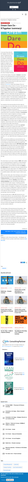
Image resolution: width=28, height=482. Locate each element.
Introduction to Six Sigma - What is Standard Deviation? (15, 411)
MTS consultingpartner (7, 346)
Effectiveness (10, 327)
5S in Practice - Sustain (10, 429)
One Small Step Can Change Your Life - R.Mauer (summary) (15, 232)
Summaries (4, 268)
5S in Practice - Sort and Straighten (13, 438)
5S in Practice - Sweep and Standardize (14, 433)
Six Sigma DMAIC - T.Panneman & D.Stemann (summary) (15, 405)
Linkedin (21, 346)
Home (2, 18)
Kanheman (8, 84)
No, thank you (10, 479)
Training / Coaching (7, 467)
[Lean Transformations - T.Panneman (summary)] (9, 373)
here (23, 358)
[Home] (14, 2)
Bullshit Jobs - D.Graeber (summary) (13, 443)
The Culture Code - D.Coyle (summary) (13, 453)
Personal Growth (7, 18)
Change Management (8, 464)
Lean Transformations (17, 467)
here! (23, 359)
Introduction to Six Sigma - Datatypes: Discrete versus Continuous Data (16, 418)
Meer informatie (15, 477)
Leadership (16, 464)
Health (22, 327)
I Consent (3, 480)
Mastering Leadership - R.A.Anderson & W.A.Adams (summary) (16, 448)
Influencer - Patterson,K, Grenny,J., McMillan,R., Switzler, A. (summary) (15, 424)
